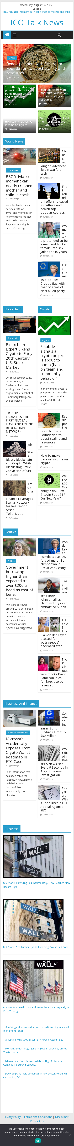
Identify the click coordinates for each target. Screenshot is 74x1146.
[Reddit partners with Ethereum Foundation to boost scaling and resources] (37, 46)
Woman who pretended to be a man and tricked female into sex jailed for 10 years (54, 239)
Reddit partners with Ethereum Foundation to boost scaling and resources (36, 68)
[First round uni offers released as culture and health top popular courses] (49, 185)
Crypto (11, 57)
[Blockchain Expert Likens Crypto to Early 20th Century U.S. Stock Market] (19, 318)
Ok (37, 1140)
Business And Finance (18, 732)
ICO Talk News (37, 22)
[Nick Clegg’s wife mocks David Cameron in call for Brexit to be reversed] (49, 658)
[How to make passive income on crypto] (19, 112)
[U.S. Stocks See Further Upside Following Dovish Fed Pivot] (33, 901)
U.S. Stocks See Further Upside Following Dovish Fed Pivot (35, 947)
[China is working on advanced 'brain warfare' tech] (49, 150)
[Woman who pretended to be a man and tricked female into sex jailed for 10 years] (49, 224)
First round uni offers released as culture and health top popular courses (54, 200)
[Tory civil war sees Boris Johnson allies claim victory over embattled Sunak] (49, 579)
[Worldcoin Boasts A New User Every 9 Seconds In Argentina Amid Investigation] (49, 747)
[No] (69, 1135)
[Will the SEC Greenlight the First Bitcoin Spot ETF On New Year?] (54, 112)
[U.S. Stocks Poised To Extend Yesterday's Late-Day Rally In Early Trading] (33, 961)
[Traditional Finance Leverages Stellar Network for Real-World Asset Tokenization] (14, 482)
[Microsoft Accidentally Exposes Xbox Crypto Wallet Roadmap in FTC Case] (19, 712)
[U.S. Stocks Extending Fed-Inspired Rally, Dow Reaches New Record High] (33, 837)
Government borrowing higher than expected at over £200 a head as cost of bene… (19, 581)
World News (13, 170)
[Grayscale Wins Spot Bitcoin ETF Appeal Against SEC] (49, 787)
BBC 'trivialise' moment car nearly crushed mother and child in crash (19, 185)
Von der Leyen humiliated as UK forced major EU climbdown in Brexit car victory (54, 555)
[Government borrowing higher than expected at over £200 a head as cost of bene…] (19, 540)
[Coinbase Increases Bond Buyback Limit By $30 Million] (49, 712)
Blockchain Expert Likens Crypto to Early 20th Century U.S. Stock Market (19, 356)
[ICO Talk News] (7, 35)
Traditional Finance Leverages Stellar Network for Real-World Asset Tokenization (19, 499)
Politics (11, 561)
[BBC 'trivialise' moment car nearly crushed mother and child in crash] (19, 150)
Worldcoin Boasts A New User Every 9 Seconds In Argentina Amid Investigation (54, 762)
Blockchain (13, 338)
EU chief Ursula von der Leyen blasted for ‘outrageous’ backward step (54, 633)
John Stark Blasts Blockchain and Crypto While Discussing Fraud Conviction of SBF (20, 458)
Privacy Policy (12, 1117)
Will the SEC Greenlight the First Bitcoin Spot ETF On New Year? (54, 121)
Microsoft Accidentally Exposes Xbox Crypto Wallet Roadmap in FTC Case (18, 750)
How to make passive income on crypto (18, 123)
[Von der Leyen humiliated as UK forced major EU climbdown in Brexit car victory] (49, 540)
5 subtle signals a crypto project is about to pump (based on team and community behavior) (20, 93)
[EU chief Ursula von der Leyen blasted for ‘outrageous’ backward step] (49, 619)
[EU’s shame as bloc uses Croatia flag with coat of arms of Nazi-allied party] (49, 263)
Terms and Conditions (38, 1117)
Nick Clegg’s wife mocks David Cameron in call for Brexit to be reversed (54, 672)
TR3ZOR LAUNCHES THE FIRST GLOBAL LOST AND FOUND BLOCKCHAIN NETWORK (19, 422)
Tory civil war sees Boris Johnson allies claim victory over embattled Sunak (54, 594)
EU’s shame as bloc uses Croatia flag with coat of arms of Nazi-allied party (53, 278)
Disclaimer (61, 1117)
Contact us (37, 1121)
